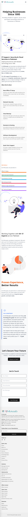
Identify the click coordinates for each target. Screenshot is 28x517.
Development (4, 469)
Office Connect (5, 487)
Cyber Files (4, 496)
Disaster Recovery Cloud (7, 498)
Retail (3, 503)
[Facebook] (4, 439)
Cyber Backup (5, 491)
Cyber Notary (4, 495)
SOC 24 (3, 475)
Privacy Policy (4, 460)
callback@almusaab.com (10, 425)
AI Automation (5, 449)
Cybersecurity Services (6, 474)
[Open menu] (25, 2)
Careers (3, 458)
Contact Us (4, 456)
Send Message (14, 400)
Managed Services (6, 466)
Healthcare (4, 507)
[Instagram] (2, 439)
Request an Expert (14, 359)
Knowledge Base (5, 454)
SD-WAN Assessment (6, 477)
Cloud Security (5, 468)
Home (3, 445)
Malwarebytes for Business (7, 481)
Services (3, 451)
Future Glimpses (5, 452)
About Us (4, 447)
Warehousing (4, 505)
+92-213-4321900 (7, 423)
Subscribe (14, 434)
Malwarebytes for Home (7, 479)
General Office (5, 509)
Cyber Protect (4, 493)
